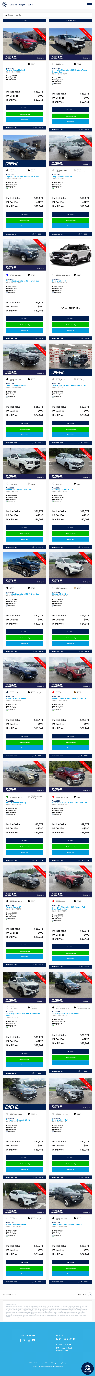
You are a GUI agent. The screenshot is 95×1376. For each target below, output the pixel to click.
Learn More (24, 119)
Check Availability (25, 114)
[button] (44, 44)
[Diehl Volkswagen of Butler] (4, 4)
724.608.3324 (39, 127)
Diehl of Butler (11, 128)
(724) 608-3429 (66, 1338)
